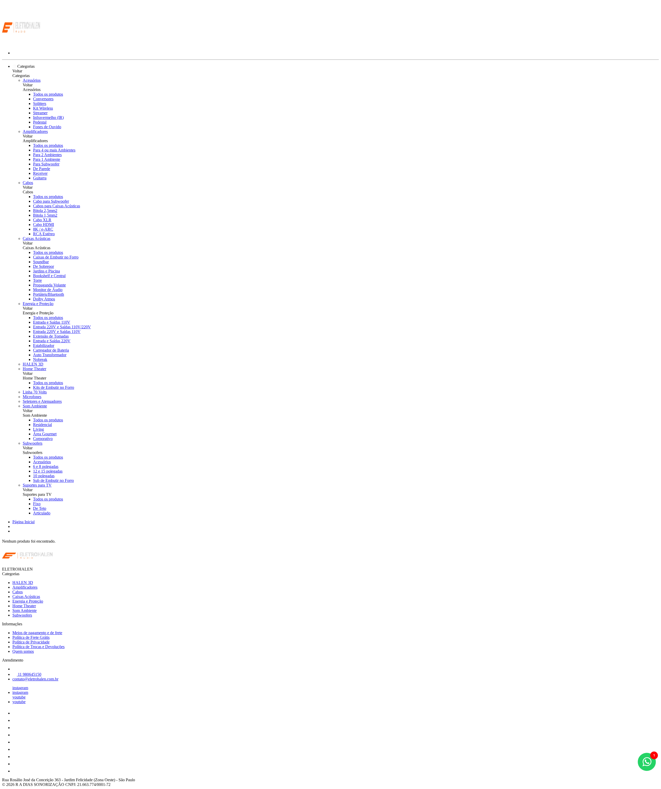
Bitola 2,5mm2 (45, 210)
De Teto (39, 508)
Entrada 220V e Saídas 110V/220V (62, 327)
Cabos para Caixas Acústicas (56, 206)
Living (38, 429)
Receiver (40, 173)
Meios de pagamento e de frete (37, 633)
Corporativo (43, 438)
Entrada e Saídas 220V (51, 341)
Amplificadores (35, 131)
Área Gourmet (45, 434)
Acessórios (32, 80)
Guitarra (39, 178)
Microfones (32, 396)
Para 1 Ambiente (46, 159)
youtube (19, 697)
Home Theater (34, 369)
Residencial (42, 424)
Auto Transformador (49, 355)
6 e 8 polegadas (45, 466)
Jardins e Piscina (46, 271)
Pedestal (39, 122)
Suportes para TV (37, 485)
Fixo (37, 504)
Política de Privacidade (31, 642)
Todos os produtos (48, 94)
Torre (37, 280)
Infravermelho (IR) (48, 117)
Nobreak (40, 359)
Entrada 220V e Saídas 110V (57, 331)
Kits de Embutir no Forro (53, 387)
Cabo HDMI (43, 224)
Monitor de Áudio (47, 289)
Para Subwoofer (46, 164)
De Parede (41, 168)
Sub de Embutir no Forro (53, 480)
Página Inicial (23, 522)
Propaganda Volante (49, 285)
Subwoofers (32, 443)
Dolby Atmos (44, 299)
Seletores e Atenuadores (42, 401)
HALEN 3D (33, 364)
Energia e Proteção (38, 303)
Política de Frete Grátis (31, 637)
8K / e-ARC (43, 229)
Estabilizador (43, 345)
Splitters (39, 103)
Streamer (40, 113)
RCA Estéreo (44, 234)
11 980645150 (29, 674)
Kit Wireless (43, 108)
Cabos (28, 182)
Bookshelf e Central (49, 276)
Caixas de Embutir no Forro (55, 257)
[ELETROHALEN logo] (21, 44)
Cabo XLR (42, 220)
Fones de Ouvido (47, 127)
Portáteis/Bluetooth (48, 294)
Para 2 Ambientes (47, 155)
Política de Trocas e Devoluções (38, 646)
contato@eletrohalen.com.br (35, 679)
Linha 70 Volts (35, 392)
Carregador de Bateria (51, 350)
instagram (20, 688)
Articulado (41, 513)
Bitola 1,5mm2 (45, 215)
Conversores (43, 99)
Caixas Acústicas (36, 238)
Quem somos (23, 651)
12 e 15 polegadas (47, 471)
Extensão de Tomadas (51, 336)
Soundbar (41, 262)
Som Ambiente (35, 406)
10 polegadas (43, 476)
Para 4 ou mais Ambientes (54, 150)
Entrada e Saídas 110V (51, 322)
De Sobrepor (43, 266)
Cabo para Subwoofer (51, 201)
